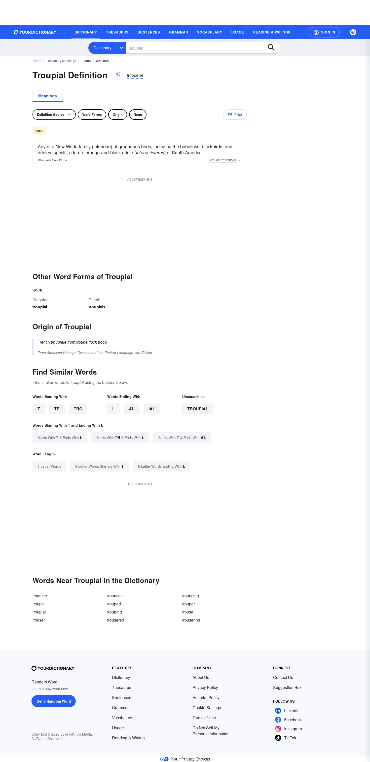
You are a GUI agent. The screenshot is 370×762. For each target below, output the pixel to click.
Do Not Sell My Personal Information (211, 731)
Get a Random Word (53, 701)
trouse (187, 612)
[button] (324, 32)
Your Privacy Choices (190, 759)
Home (36, 61)
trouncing (190, 596)
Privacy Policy (205, 687)
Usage (118, 728)
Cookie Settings (207, 707)
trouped (114, 604)
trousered (115, 620)
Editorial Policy (206, 697)
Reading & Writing (128, 738)
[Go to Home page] (35, 32)
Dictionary (102, 48)
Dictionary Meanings (61, 61)
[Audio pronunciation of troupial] (118, 74)
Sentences (121, 697)
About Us (201, 677)
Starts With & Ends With (60, 437)
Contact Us (283, 677)
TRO (78, 409)
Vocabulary (122, 717)
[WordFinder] (353, 32)
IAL (152, 409)
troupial (197, 409)
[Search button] (273, 47)
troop (102, 342)
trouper (188, 604)
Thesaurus (121, 687)
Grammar (120, 707)
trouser (38, 620)
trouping (114, 612)
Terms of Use (204, 717)
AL (131, 409)
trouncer (39, 596)
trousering (191, 620)
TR (57, 409)
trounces (115, 596)
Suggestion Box (287, 687)
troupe (38, 604)
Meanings (47, 96)
